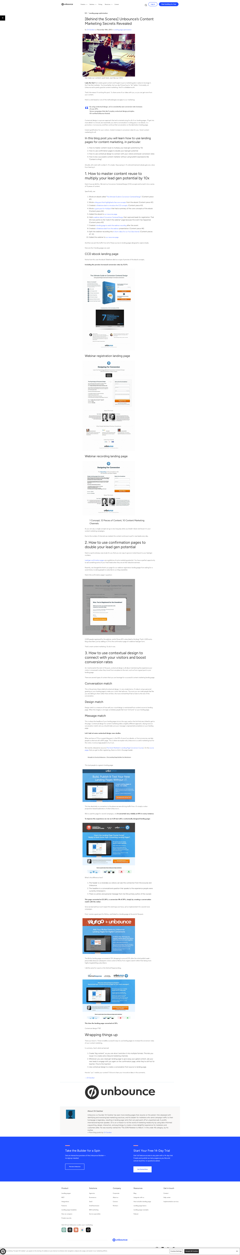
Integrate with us (139, 1197)
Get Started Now (142, 1169)
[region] (120, 1251)
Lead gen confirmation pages (94, 560)
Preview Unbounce (74, 1166)
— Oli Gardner (89, 1078)
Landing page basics (140, 1206)
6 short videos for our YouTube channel (126, 232)
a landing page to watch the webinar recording (111, 225)
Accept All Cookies (191, 1251)
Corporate (116, 1193)
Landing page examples (141, 1210)
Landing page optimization (98, 13)
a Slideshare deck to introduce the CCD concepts (112, 205)
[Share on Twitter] (1, 1239)
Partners (115, 1206)
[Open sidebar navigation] (2, 18)
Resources (138, 1188)
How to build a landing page (142, 1201)
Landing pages (66, 1193)
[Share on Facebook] (1, 1243)
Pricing (100, 4)
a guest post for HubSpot (102, 208)
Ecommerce (92, 1197)
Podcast (136, 1214)
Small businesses (94, 1206)
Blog (135, 1193)
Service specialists (94, 1214)
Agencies (92, 1193)
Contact (117, 4)
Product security (66, 1218)
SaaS (90, 1201)
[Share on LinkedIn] (1, 1247)
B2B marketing (93, 1210)
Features (64, 1206)
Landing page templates (69, 1210)
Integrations (65, 1201)
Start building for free (168, 4)
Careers (115, 1201)
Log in (153, 4)
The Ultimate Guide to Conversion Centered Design (124, 197)
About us (115, 1197)
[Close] (237, 1251)
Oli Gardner (91, 30)
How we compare (67, 1214)
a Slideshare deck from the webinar (107, 228)
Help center (167, 1197)
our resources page (110, 214)
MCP (63, 1197)
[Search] (146, 5)
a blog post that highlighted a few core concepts (110, 202)
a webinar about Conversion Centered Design (108, 217)
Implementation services (171, 1201)
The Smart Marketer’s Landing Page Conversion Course (125, 748)
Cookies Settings (176, 1251)
